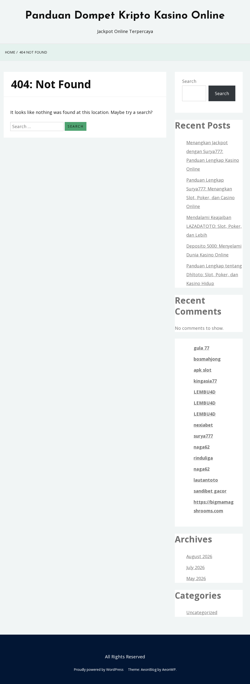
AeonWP (169, 669)
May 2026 (196, 578)
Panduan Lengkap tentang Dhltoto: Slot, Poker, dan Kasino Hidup (214, 274)
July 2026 (195, 567)
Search (189, 81)
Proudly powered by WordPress (99, 669)
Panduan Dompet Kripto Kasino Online (125, 16)
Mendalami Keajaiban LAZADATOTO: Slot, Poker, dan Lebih (214, 226)
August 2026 (199, 556)
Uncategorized (201, 612)
